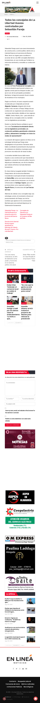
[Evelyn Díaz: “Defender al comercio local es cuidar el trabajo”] (13, 279)
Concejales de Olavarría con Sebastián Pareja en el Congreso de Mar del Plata (26, 214)
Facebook (26, 697)
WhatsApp (17, 697)
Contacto (12, 681)
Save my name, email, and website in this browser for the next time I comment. (20, 411)
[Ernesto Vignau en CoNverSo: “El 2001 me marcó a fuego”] (31, 620)
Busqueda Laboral (24, 681)
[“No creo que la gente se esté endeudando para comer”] (27, 279)
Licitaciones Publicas (14, 687)
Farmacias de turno (13, 684)
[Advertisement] (20, 349)
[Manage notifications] (4, 698)
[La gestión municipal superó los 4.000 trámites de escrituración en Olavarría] (31, 639)
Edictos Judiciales (27, 684)
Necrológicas (28, 687)
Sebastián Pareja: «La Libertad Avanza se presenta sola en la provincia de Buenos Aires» (11, 214)
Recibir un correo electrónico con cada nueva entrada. (18, 420)
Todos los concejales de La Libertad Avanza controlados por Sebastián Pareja (18, 241)
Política (7, 33)
